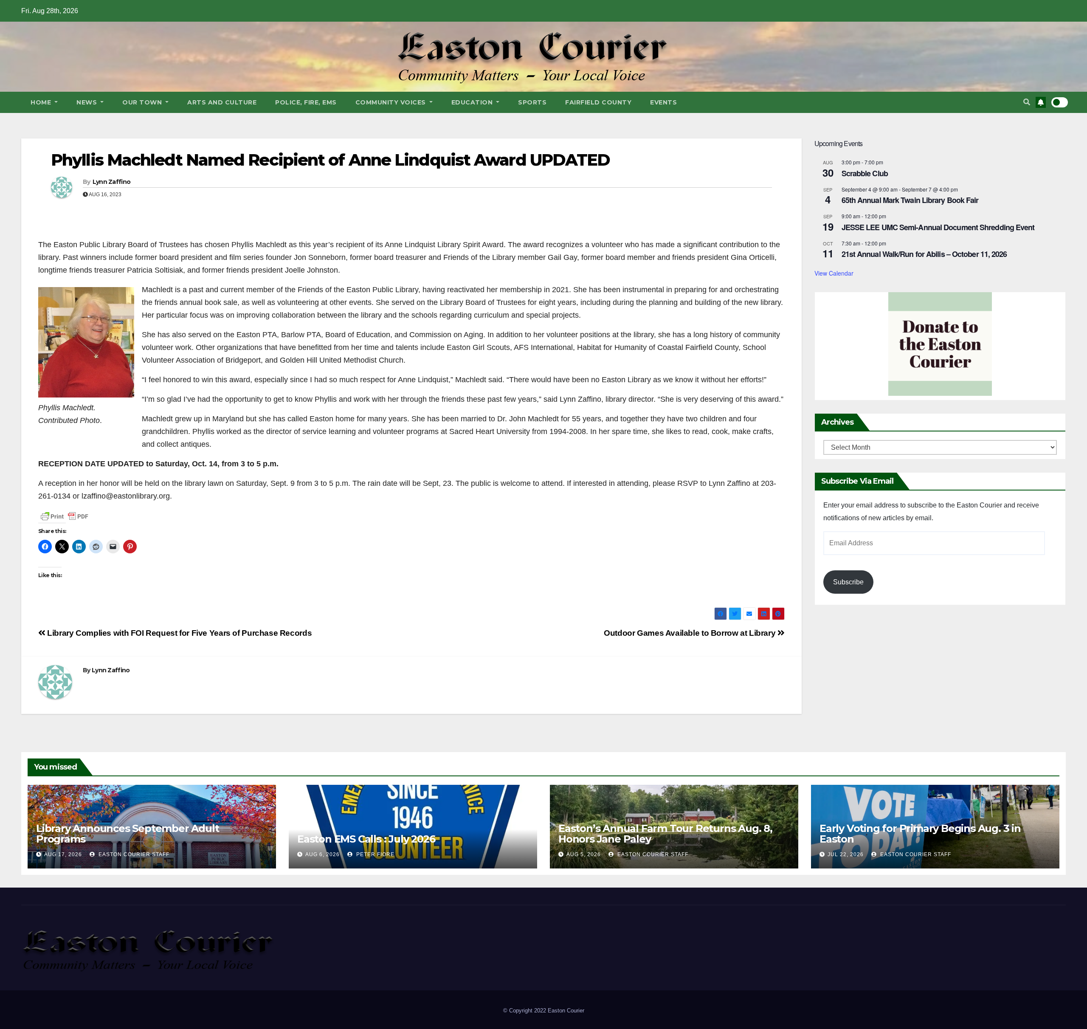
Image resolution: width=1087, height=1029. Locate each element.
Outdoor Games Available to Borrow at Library (690, 633)
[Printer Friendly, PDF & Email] (64, 516)
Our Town (143, 102)
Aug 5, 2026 (583, 854)
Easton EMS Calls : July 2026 (366, 839)
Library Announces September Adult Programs (127, 833)
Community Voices (391, 102)
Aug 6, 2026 (322, 854)
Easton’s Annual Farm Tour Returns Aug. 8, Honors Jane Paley (665, 833)
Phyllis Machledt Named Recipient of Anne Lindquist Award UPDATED (330, 160)
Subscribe (848, 582)
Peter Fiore (374, 854)
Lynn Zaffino (112, 182)
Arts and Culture (221, 102)
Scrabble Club (865, 173)
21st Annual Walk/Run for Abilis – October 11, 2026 (924, 253)
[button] (1026, 102)
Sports (532, 102)
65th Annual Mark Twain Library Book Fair (910, 200)
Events (663, 102)
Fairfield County (598, 102)
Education (473, 102)
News (87, 102)
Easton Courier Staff (133, 854)
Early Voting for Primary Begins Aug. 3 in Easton (920, 833)
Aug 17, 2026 (63, 854)
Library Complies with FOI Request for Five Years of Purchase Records (178, 633)
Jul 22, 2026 (846, 854)
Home (42, 102)
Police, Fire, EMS (306, 102)
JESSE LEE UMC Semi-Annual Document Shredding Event (938, 227)
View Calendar (833, 273)
